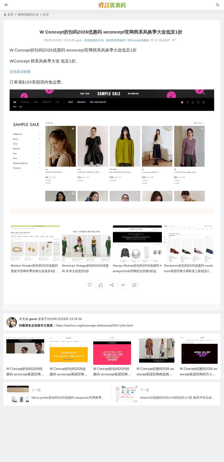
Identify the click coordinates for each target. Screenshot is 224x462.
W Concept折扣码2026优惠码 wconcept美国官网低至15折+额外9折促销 (25, 374)
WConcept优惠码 (138, 40)
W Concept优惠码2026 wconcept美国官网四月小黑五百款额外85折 (199, 374)
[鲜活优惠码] (112, 5)
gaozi (33, 319)
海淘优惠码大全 (28, 14)
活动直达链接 (20, 71)
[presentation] (192, 343)
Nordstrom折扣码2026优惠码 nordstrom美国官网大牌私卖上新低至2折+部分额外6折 (188, 271)
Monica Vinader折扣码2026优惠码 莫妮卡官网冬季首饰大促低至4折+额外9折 (34, 271)
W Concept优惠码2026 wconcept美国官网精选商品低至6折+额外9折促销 (155, 374)
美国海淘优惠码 (116, 40)
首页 (10, 14)
